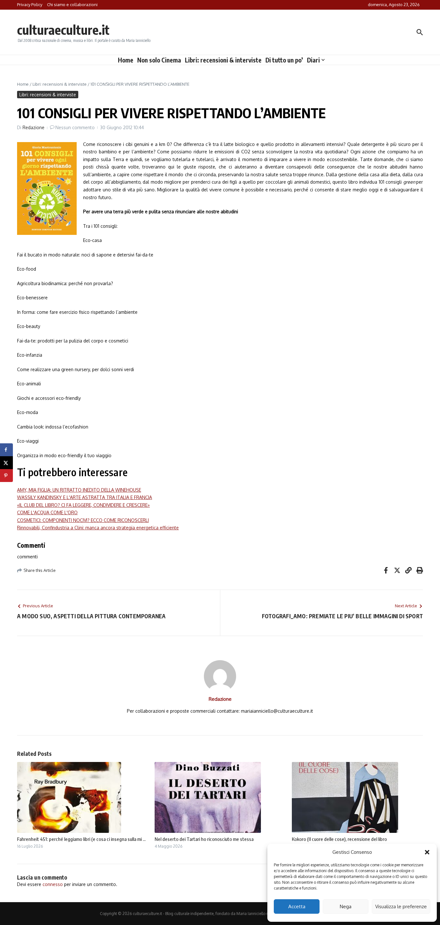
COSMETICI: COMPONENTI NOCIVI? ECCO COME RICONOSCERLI (83, 520)
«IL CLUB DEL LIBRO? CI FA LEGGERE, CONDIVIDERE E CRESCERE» (83, 505)
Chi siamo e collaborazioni (72, 4)
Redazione (33, 127)
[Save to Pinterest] (6, 475)
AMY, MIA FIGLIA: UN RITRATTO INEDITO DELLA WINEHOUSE (79, 490)
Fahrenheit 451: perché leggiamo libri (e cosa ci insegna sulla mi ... (81, 839)
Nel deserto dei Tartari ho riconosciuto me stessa (204, 839)
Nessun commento (75, 127)
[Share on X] (6, 462)
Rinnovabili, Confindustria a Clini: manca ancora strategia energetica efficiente (98, 527)
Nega (345, 906)
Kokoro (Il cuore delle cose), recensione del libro (339, 839)
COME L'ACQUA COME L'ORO (47, 512)
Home (125, 60)
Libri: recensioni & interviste (223, 60)
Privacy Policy (29, 4)
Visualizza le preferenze (401, 906)
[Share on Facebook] (6, 449)
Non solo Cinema (159, 60)
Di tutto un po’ (284, 60)
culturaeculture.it (63, 30)
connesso (53, 884)
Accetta (296, 906)
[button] (427, 852)
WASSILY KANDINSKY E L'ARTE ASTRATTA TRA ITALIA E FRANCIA (84, 497)
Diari (313, 60)
